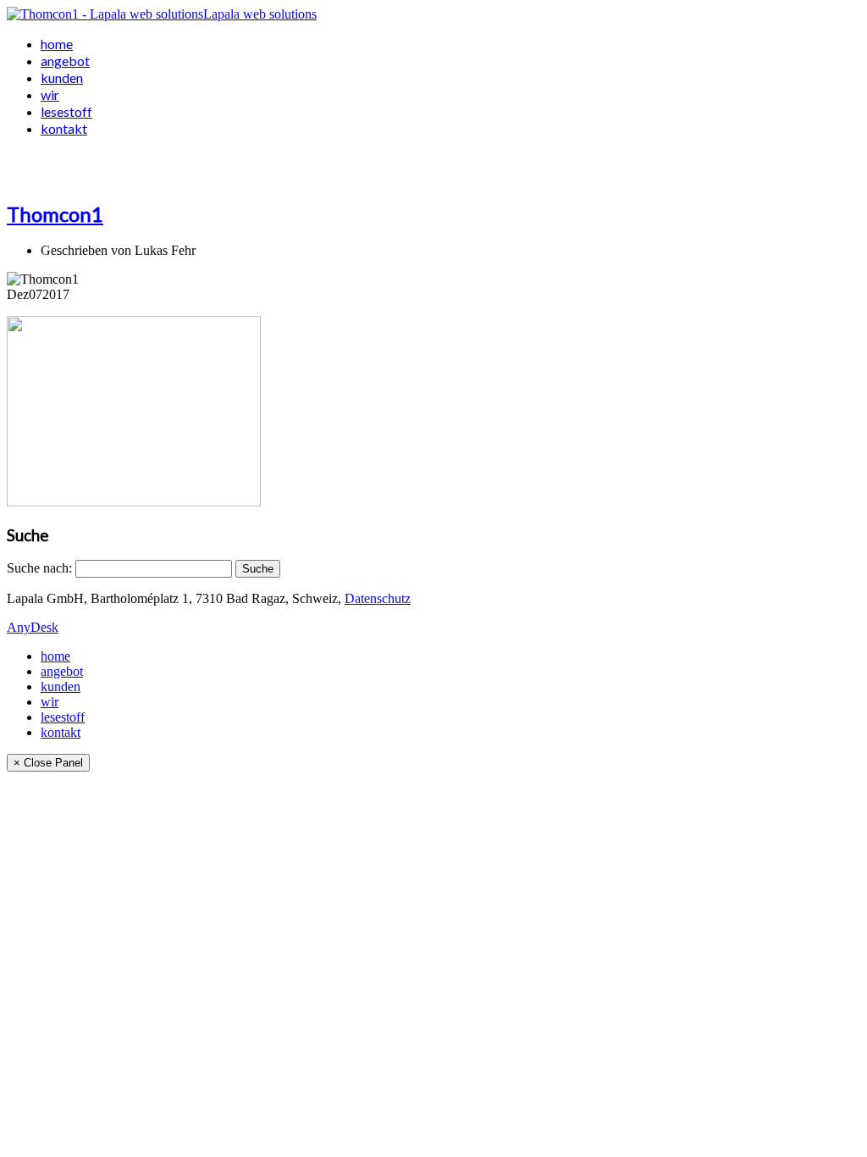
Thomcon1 (55, 214)
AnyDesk (32, 627)
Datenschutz (378, 598)
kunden (62, 77)
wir (50, 94)
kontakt (64, 128)
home (57, 44)
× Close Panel (48, 762)
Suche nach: (39, 568)
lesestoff (66, 111)
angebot (65, 61)
